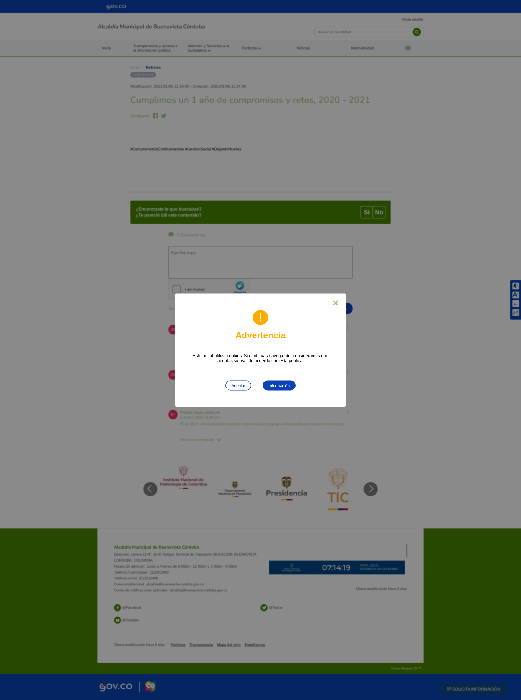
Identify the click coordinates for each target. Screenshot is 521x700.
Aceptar (238, 385)
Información (279, 385)
